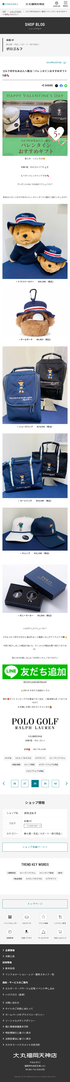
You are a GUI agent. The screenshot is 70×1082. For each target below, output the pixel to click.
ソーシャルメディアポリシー (20, 1020)
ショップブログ (15, 11)
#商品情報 (16, 764)
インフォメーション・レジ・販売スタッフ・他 (29, 974)
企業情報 (10, 950)
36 (14, 783)
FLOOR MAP (32, 826)
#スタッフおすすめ (23, 758)
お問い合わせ (12, 1002)
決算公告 (10, 956)
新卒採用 (10, 968)
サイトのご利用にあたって (19, 1008)
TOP (4, 11)
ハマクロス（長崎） (15, 994)
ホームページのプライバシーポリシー (25, 1014)
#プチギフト (40, 758)
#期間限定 (11, 872)
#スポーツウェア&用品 (48, 764)
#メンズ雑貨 (30, 764)
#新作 (60, 872)
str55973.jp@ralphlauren (35, 681)
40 (55, 783)
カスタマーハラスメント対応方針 (22, 1044)
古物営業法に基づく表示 (18, 1038)
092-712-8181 (35, 1069)
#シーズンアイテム (57, 758)
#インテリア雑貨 (47, 872)
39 (45, 783)
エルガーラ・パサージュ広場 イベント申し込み (29, 988)
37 (24, 783)
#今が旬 (8, 758)
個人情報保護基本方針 (16, 1026)
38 (35, 783)
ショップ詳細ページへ (35, 846)
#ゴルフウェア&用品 (34, 771)
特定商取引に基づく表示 (18, 1032)
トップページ (35, 903)
